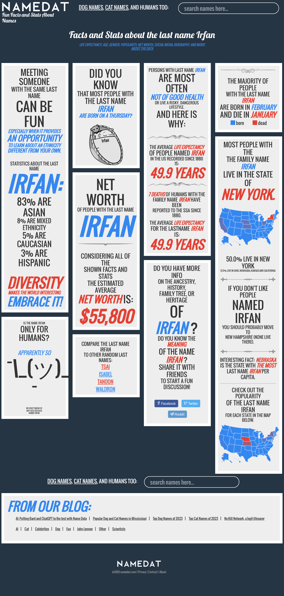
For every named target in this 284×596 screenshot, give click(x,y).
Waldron (105, 389)
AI (17, 528)
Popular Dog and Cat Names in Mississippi (120, 518)
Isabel (105, 374)
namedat (125, 572)
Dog (57, 528)
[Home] (139, 565)
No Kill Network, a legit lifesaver (244, 518)
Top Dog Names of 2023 (168, 518)
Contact (153, 572)
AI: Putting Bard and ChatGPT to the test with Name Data (51, 518)
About (162, 572)
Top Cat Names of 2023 (203, 518)
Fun (68, 528)
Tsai (105, 366)
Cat (27, 528)
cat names (116, 7)
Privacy (142, 572)
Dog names (91, 7)
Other (102, 528)
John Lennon (85, 528)
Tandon (106, 381)
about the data (142, 48)
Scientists (118, 528)
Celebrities (42, 528)
